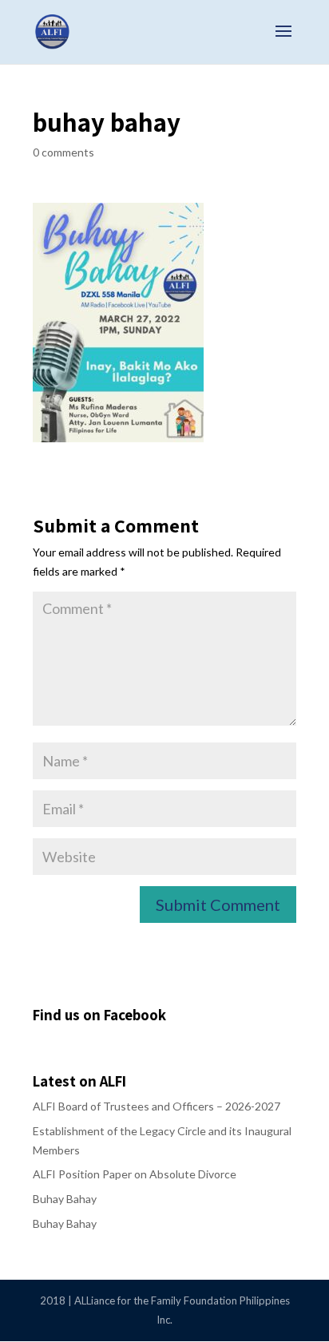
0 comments (63, 152)
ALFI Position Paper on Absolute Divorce (134, 1174)
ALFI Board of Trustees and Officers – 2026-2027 (156, 1106)
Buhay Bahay (65, 1198)
